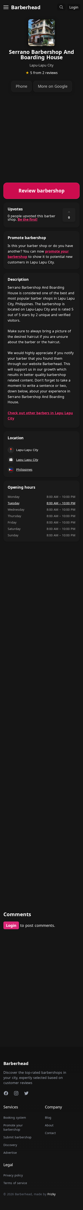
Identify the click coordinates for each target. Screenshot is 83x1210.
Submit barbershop (17, 1137)
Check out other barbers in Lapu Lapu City (40, 416)
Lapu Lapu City (27, 460)
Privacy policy (13, 1175)
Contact (50, 1133)
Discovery (10, 1145)
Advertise (10, 1153)
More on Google (52, 86)
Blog (48, 1117)
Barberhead (25, 7)
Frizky (51, 1194)
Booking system (14, 1117)
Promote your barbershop (13, 1127)
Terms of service (15, 1183)
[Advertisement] (41, 141)
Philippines (24, 469)
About (49, 1125)
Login (73, 7)
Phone (21, 86)
